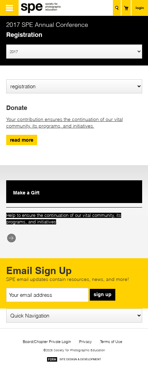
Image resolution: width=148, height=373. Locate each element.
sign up (103, 294)
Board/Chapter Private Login (47, 342)
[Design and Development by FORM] (74, 360)
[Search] (117, 8)
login (140, 8)
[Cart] (126, 8)
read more (21, 140)
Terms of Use (111, 342)
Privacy (85, 342)
